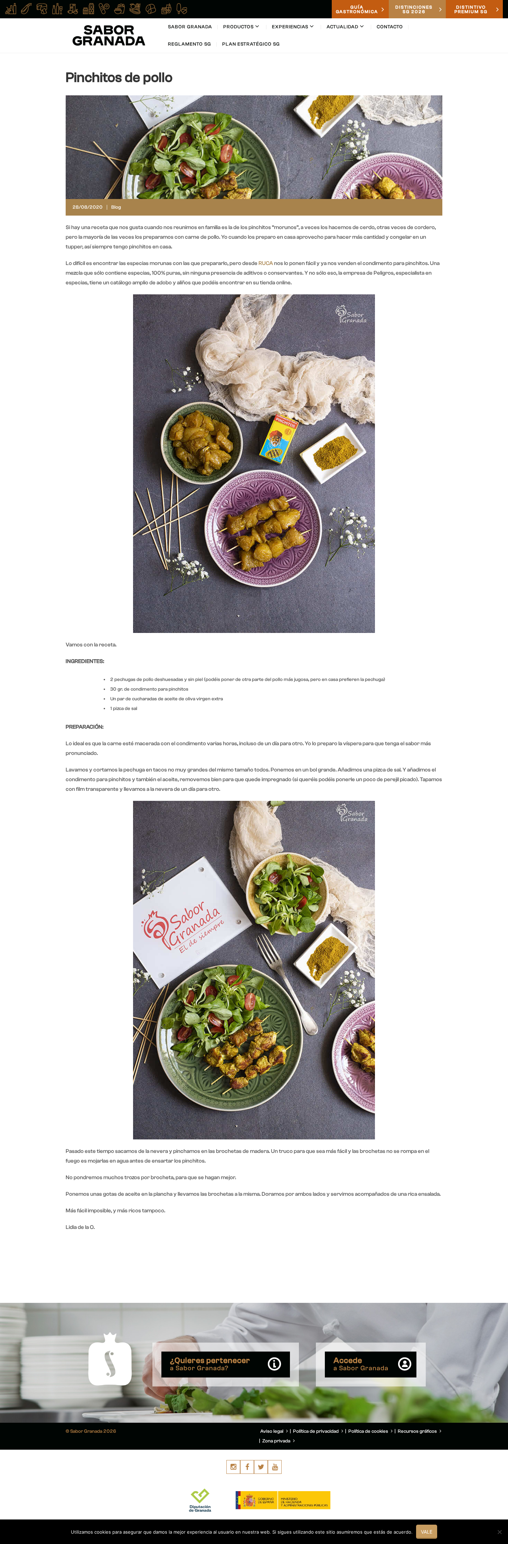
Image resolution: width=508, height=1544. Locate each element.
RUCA (265, 263)
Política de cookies (368, 1431)
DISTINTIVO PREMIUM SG (471, 9)
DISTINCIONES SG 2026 (414, 9)
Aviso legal (272, 1431)
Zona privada (276, 1441)
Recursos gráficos (418, 1431)
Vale (426, 1532)
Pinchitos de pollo (119, 77)
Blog (116, 207)
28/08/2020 (88, 207)
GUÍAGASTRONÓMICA (357, 9)
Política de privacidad (316, 1431)
